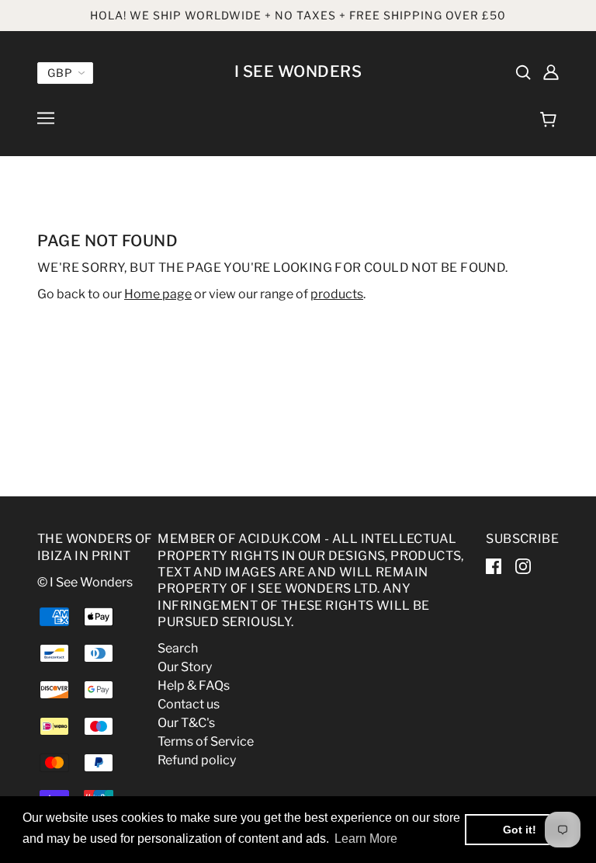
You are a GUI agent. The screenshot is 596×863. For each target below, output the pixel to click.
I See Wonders (298, 71)
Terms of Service (206, 741)
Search (178, 648)
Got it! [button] (519, 829)
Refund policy (197, 760)
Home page (158, 294)
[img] (523, 71)
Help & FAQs (194, 685)
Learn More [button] (365, 838)
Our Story (185, 666)
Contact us (189, 704)
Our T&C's (186, 722)
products (336, 294)
